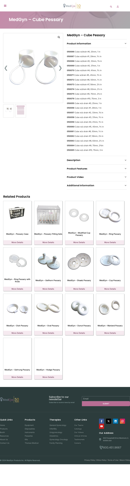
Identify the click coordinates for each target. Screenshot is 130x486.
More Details (17, 242)
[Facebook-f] (101, 421)
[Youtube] (101, 426)
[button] (5, 5)
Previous (5, 66)
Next (61, 66)
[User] (118, 6)
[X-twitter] (108, 421)
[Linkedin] (115, 421)
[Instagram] (122, 421)
